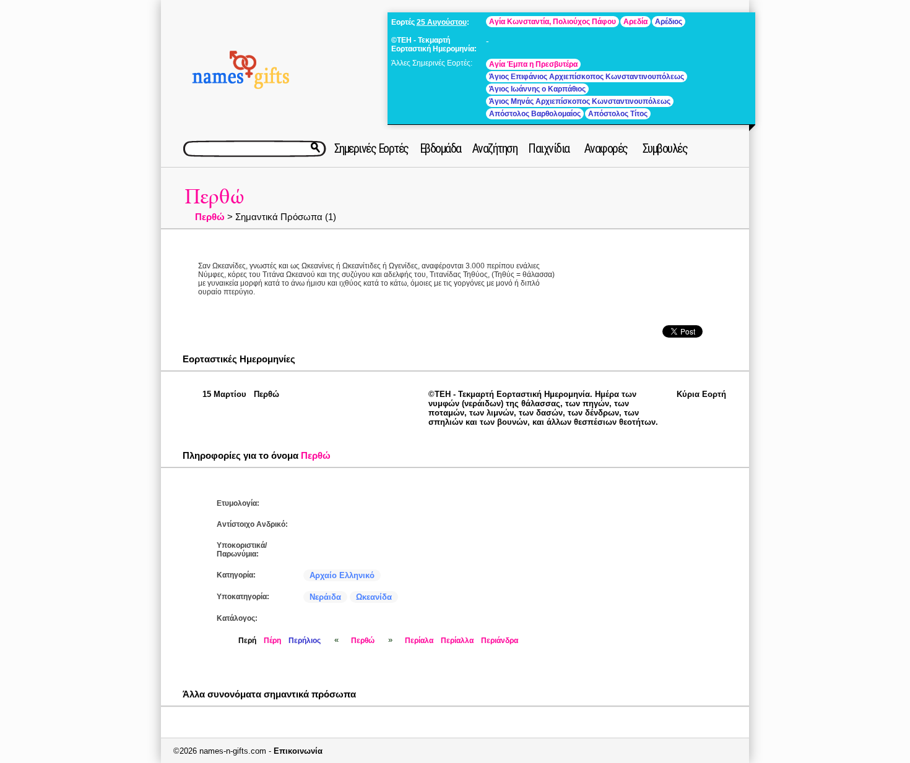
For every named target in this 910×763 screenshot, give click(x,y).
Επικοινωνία (298, 751)
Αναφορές (606, 148)
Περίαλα (419, 640)
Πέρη (272, 640)
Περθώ (214, 197)
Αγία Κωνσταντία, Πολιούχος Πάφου (552, 21)
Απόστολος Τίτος (618, 113)
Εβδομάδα (440, 148)
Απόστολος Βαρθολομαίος (535, 113)
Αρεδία (635, 21)
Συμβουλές (665, 148)
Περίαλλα (457, 640)
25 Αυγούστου (442, 22)
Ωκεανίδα (374, 597)
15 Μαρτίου (224, 394)
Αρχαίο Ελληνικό (342, 575)
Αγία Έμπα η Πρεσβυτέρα (533, 64)
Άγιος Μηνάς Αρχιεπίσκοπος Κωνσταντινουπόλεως (579, 101)
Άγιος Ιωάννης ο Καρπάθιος (537, 89)
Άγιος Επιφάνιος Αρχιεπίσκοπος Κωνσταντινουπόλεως (586, 76)
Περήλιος (304, 640)
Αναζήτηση (495, 148)
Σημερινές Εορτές (371, 148)
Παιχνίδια (549, 148)
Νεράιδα (325, 597)
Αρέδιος (668, 21)
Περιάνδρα (499, 640)
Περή (247, 640)
